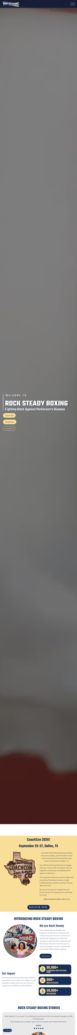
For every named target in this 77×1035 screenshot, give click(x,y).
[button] (5, 1030)
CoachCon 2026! (38, 840)
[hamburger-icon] (72, 3)
